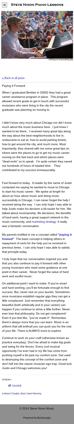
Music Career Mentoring (31, 393)
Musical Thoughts (11, 393)
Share (17, 385)
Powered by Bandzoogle (37, 417)
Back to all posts (14, 78)
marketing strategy (44, 221)
